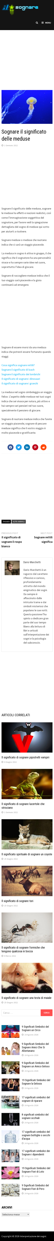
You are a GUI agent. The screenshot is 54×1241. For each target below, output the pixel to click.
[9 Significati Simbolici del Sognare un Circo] (11, 1027)
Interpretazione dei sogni (33, 1236)
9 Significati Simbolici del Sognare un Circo (35, 1028)
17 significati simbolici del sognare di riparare (36, 1099)
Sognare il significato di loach (18, 369)
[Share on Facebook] (11, 447)
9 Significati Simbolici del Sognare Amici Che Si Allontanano (35, 1047)
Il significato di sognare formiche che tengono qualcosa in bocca (23, 949)
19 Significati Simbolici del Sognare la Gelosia (36, 1082)
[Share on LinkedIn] (27, 447)
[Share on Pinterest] (35, 447)
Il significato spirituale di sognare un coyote (27, 854)
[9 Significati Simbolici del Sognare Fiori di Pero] (11, 1186)
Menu (48, 22)
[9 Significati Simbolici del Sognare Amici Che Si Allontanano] (11, 1044)
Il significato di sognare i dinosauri (21, 378)
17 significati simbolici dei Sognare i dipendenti (36, 1152)
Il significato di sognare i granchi (20, 383)
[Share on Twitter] (19, 447)
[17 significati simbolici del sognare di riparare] (11, 1098)
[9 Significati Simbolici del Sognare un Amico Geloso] (11, 1063)
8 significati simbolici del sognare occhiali (35, 1116)
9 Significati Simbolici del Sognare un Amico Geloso (36, 1064)
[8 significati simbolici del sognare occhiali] (11, 1115)
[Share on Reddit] (43, 447)
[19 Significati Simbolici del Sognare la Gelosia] (11, 1080)
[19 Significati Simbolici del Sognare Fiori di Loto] (11, 1168)
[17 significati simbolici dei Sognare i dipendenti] (11, 1151)
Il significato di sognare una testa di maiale (26, 998)
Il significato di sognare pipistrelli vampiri (25, 757)
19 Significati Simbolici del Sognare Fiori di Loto (36, 1170)
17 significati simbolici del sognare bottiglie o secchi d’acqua (36, 1135)
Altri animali (19, 521)
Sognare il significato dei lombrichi (21, 374)
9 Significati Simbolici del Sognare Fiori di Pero (35, 1187)
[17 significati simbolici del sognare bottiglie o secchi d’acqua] (11, 1132)
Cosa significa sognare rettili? (18, 365)
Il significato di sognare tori (17, 901)
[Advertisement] (27, 57)
